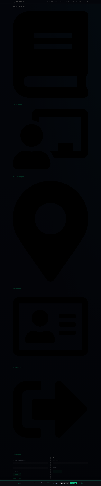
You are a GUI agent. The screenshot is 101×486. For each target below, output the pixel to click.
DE (79, 483)
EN (81, 483)
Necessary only (64, 483)
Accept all (73, 483)
